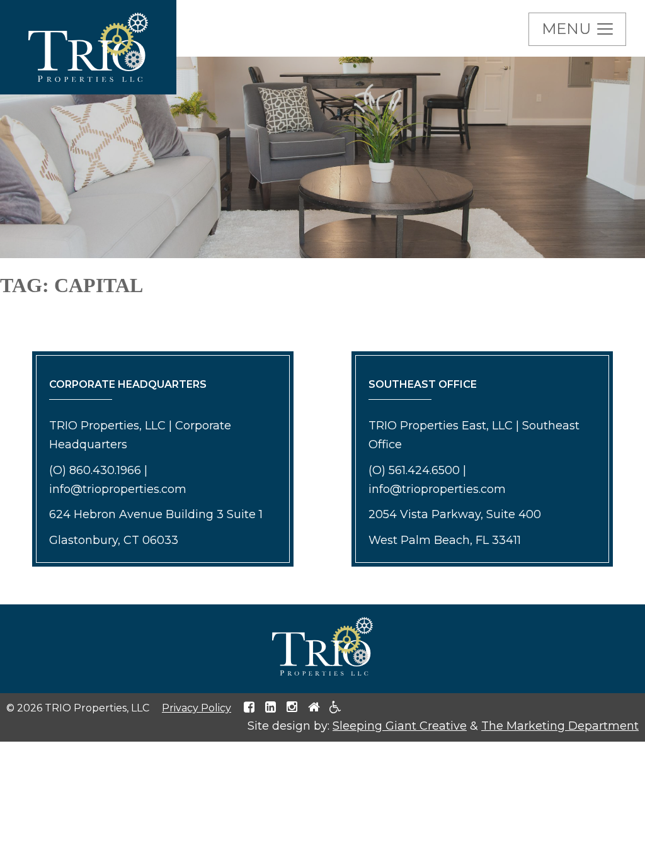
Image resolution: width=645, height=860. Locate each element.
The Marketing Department (560, 726)
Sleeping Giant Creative (400, 726)
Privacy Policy (196, 708)
